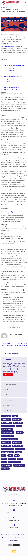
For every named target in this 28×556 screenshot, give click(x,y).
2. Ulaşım (11, 81)
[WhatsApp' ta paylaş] (8, 327)
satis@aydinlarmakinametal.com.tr (14, 512)
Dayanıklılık (11, 68)
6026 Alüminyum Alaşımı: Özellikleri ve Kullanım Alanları (21, 345)
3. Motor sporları (13, 84)
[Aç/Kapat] (3, 359)
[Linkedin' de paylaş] (17, 327)
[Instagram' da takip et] (13, 494)
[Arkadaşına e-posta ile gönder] (14, 327)
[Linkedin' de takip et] (16, 494)
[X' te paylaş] (12, 327)
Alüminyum (4, 7)
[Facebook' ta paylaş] (10, 327)
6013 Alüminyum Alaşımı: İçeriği (11, 87)
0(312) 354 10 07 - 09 (14, 520)
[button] (26, 2)
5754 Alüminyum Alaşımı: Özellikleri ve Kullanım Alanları (7, 345)
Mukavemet (11, 70)
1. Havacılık (11, 79)
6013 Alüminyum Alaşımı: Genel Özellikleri (14, 65)
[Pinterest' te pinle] (15, 327)
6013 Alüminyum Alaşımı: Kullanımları (13, 76)
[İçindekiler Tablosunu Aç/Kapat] (2, 63)
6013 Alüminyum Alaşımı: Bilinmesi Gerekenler (15, 74)
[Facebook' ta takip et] (11, 494)
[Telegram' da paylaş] (19, 327)
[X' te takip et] (14, 494)
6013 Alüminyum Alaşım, (8, 212)
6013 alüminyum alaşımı (7, 46)
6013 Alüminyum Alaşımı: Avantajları (12, 89)
